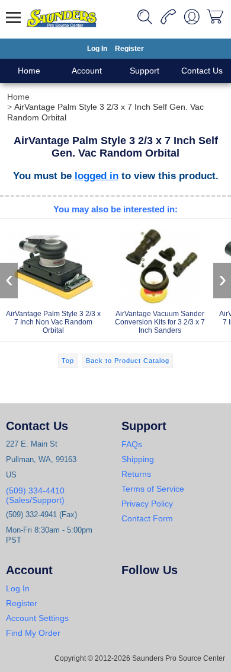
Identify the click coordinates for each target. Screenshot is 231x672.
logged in (96, 175)
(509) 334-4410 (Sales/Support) (35, 495)
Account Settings (37, 618)
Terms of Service (152, 488)
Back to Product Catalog (127, 360)
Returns (136, 474)
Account (87, 70)
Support (144, 70)
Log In (97, 48)
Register (129, 48)
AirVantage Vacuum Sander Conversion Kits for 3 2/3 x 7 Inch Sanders (160, 322)
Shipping (137, 459)
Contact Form (147, 518)
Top (68, 360)
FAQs (131, 444)
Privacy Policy (147, 503)
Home (29, 70)
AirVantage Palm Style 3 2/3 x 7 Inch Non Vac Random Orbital (53, 322)
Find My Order (33, 633)
